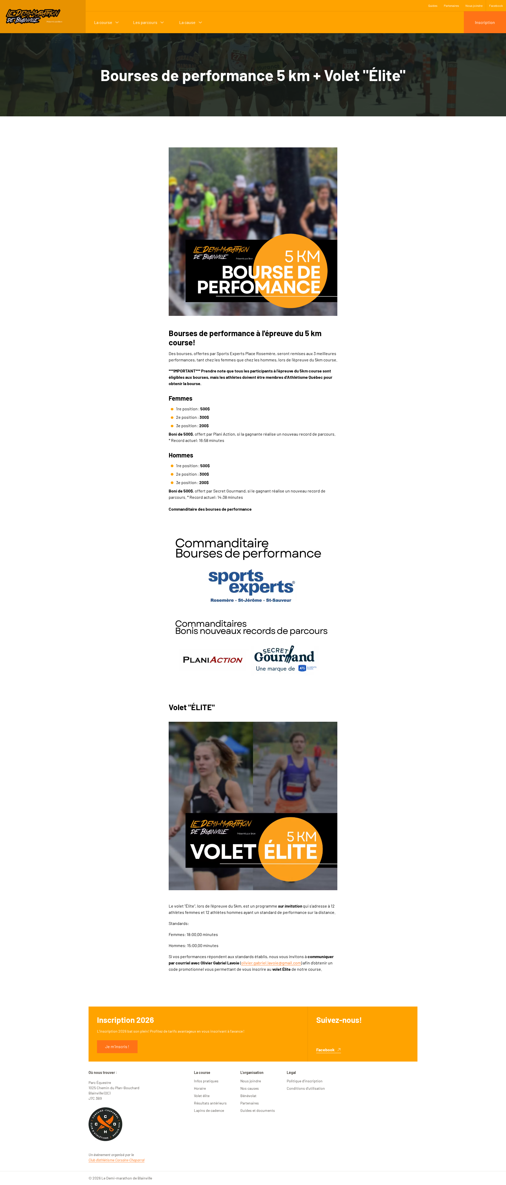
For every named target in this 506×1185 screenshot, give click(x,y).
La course (103, 22)
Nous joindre (474, 5)
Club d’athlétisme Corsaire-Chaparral (116, 1160)
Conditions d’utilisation (306, 1088)
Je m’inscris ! (117, 1046)
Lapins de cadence (209, 1110)
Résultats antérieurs (210, 1103)
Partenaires (451, 5)
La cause (187, 22)
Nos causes (249, 1088)
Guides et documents (257, 1110)
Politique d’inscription (305, 1081)
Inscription (485, 22)
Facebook (496, 5)
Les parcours (145, 22)
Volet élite (202, 1095)
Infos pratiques (206, 1081)
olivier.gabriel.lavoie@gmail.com (271, 962)
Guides (432, 5)
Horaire (200, 1088)
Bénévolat (248, 1095)
